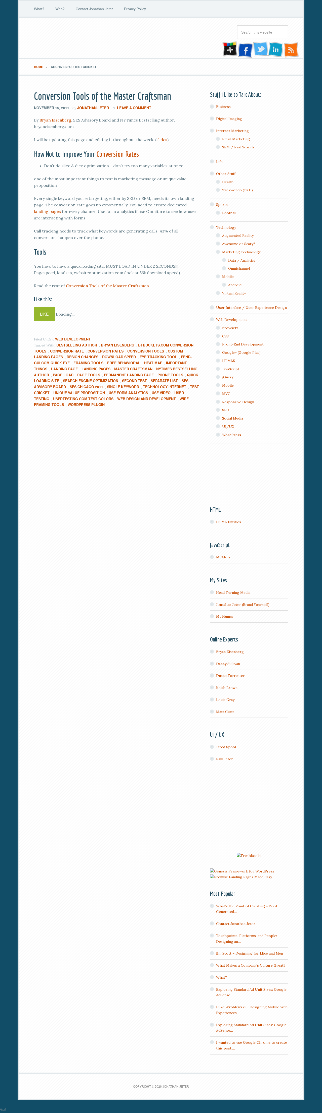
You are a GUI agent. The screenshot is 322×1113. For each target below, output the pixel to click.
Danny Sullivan (228, 664)
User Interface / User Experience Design (251, 307)
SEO (225, 410)
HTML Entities (228, 522)
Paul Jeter (224, 759)
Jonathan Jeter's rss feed (291, 49)
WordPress (231, 435)
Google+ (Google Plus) (241, 352)
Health (227, 182)
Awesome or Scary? (238, 244)
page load (63, 374)
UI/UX (228, 426)
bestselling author (76, 344)
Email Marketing (236, 139)
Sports (222, 204)
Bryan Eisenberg (55, 120)
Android (235, 285)
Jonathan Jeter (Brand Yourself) (242, 604)
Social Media (232, 418)
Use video (161, 392)
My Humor (225, 616)
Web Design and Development (146, 398)
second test (134, 380)
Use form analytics (128, 392)
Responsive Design (238, 402)
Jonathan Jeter (74, 37)
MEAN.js (223, 557)
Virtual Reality (234, 293)
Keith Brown (226, 687)
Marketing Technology (241, 252)
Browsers (230, 328)
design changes (82, 356)
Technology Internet (164, 386)
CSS (225, 336)
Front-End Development (243, 344)
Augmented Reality (238, 235)
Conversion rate (67, 351)
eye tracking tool (158, 356)
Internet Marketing (232, 131)
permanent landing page (129, 374)
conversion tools (145, 351)
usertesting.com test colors (83, 398)
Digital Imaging (229, 118)
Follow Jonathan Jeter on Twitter (260, 49)
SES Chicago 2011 (86, 386)
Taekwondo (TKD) (237, 190)
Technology (226, 227)
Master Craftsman (133, 368)
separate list (164, 380)
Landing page (64, 368)
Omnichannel (239, 268)
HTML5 (228, 361)
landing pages (47, 211)
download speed (119, 356)
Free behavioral (123, 362)
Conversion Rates (117, 154)
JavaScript (230, 369)
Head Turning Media (233, 592)
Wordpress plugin (86, 404)
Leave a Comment (134, 107)
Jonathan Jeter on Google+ (229, 49)
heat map (153, 362)
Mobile (228, 276)
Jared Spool (226, 747)
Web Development (73, 338)
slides (161, 139)
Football (229, 213)
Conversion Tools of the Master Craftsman (102, 96)
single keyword (123, 386)
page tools (88, 374)
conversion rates (106, 351)
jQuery (227, 377)
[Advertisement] (249, 809)
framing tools (88, 362)
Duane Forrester (230, 675)
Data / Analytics (241, 260)
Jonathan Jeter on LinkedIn (276, 49)
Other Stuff (225, 173)
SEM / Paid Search (238, 147)
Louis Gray (225, 699)
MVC (226, 393)
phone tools (170, 374)
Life (219, 161)
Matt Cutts (225, 712)
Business (223, 106)
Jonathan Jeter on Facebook (245, 49)
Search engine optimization (90, 380)
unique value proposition (79, 392)
